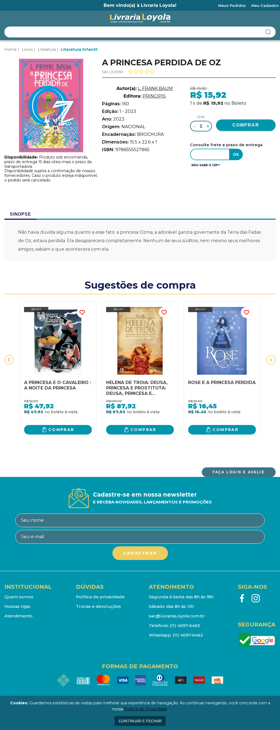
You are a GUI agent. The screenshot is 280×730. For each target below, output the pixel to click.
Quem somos (18, 596)
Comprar (61, 429)
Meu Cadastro (265, 5)
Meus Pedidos (232, 5)
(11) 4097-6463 (185, 625)
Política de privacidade (100, 596)
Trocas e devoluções (98, 606)
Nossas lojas (17, 606)
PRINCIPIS (154, 96)
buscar (268, 32)
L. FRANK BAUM (155, 88)
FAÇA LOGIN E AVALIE (238, 472)
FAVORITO (82, 312)
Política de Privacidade (145, 708)
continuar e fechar (140, 721)
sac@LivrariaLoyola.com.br (177, 615)
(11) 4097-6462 (188, 635)
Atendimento (18, 615)
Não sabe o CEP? (205, 165)
